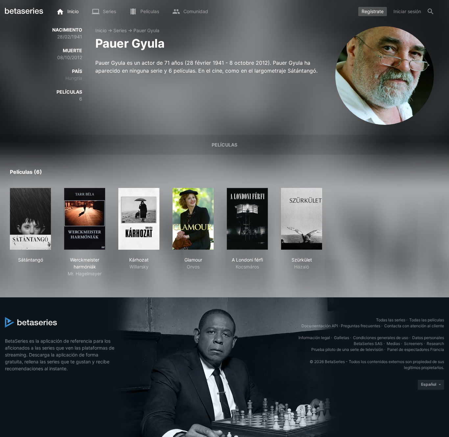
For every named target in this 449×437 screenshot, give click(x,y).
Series (120, 30)
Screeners (413, 343)
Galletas (341, 337)
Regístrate (373, 11)
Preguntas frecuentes (360, 325)
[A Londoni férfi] (247, 219)
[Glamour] (193, 219)
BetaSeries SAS (368, 343)
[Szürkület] (301, 219)
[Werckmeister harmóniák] (84, 219)
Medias (393, 343)
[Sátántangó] (30, 219)
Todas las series (390, 319)
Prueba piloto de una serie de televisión (347, 349)
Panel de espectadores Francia (415, 349)
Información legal (314, 337)
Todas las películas (426, 319)
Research (435, 343)
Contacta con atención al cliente (414, 325)
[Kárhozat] (138, 219)
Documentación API (319, 325)
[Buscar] (430, 11)
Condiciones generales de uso (380, 337)
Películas (224, 145)
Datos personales (428, 337)
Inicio (100, 30)
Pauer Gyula (146, 30)
